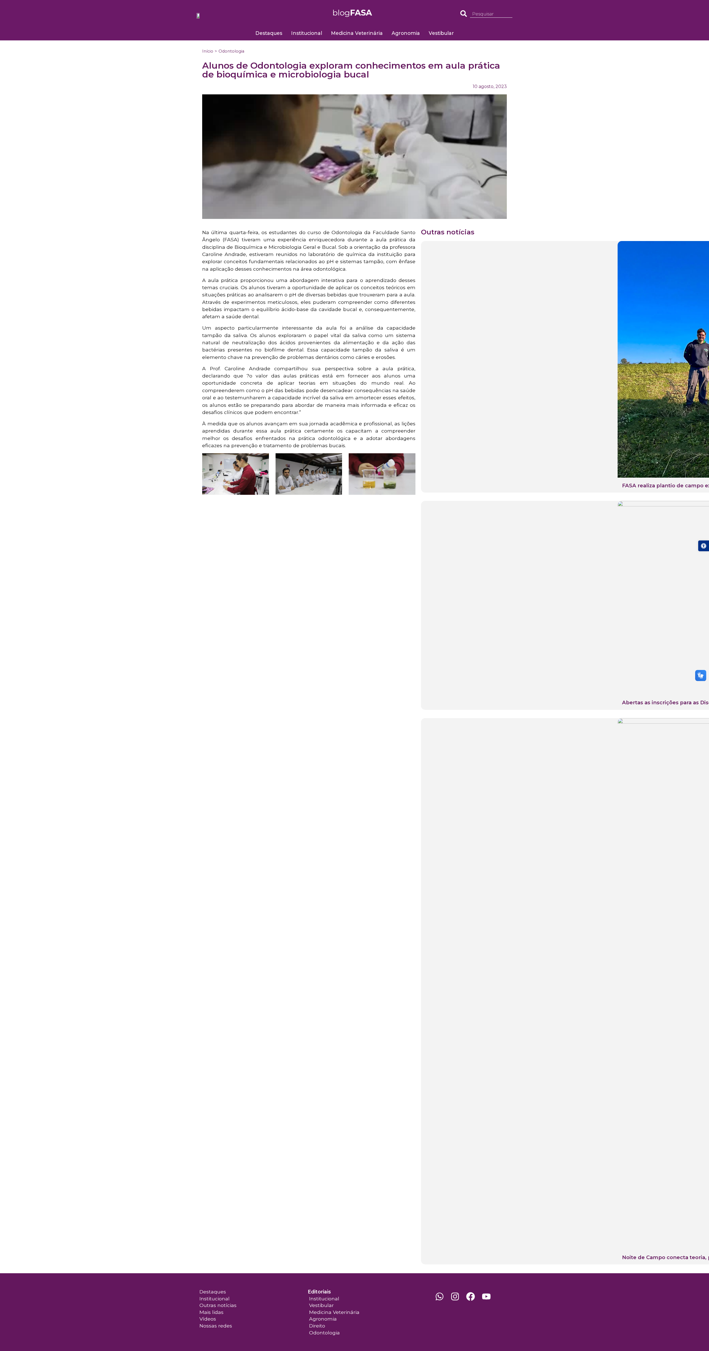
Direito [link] (317, 1326)
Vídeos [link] (207, 1319)
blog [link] (352, 12)
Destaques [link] (268, 33)
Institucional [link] (306, 33)
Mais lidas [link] (211, 1312)
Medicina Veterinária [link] (357, 33)
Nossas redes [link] (215, 1326)
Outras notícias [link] (218, 1305)
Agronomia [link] (406, 33)
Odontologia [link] (231, 51)
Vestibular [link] (441, 33)
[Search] (510, 14)
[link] (703, 545)
